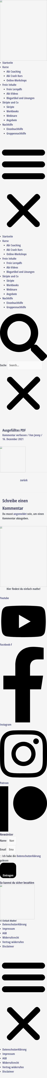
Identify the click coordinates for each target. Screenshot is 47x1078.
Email (3, 849)
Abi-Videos (12, 93)
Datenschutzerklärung (29, 856)
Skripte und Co (10, 102)
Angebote (12, 120)
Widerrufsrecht (10, 937)
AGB (4, 933)
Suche (3, 365)
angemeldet (20, 514)
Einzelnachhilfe (15, 129)
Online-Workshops (17, 80)
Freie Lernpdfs (14, 89)
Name (3, 840)
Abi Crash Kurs (15, 76)
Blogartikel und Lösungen (20, 98)
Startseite (7, 63)
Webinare (12, 116)
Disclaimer (8, 946)
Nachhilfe (7, 124)
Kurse (5, 67)
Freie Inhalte (9, 85)
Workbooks (13, 111)
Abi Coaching (14, 71)
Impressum (8, 929)
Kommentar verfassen (14, 435)
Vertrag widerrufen (13, 942)
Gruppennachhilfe (16, 133)
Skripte (10, 107)
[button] (23, 187)
